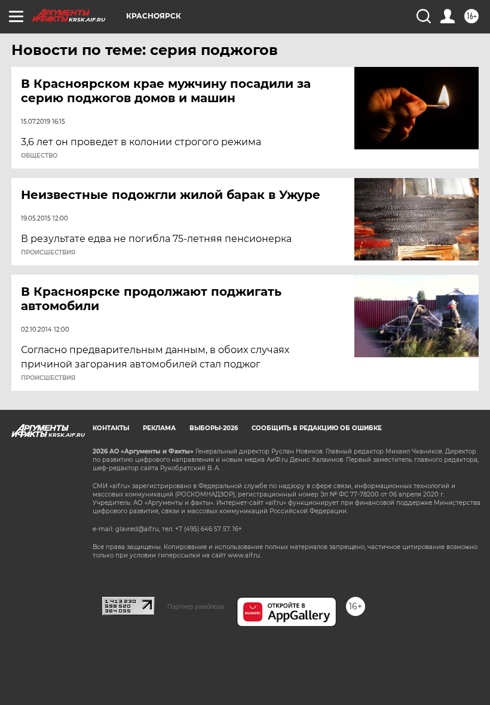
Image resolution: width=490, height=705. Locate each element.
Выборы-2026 (213, 428)
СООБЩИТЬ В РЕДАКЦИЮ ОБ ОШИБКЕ (317, 428)
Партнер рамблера (195, 606)
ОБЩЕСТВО (39, 156)
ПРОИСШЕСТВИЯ (48, 253)
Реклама (159, 428)
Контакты (111, 428)
